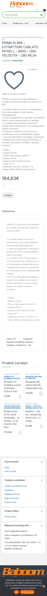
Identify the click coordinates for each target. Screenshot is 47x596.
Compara (33, 69)
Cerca (41, 15)
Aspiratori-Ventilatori (26, 37)
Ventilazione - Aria (20, 23)
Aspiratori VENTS (31, 404)
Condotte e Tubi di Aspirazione (12, 375)
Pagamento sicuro (12, 494)
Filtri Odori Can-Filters (12, 404)
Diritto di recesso (12, 498)
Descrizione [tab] (8, 211)
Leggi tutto (40, 393)
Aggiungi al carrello (18, 397)
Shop (7, 467)
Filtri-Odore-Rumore (32, 374)
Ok (16, 592)
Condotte (7, 374)
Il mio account (10, 471)
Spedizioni (9, 490)
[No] (43, 586)
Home (4, 23)
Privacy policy (27, 592)
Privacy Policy (10, 502)
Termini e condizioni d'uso (16, 486)
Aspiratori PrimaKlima (10, 37)
